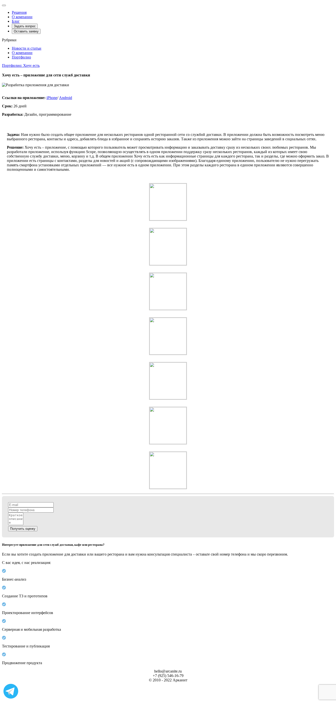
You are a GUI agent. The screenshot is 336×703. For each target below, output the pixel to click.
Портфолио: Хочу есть (21, 65)
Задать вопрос (25, 26)
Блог (16, 21)
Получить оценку (22, 529)
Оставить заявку (26, 31)
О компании (22, 17)
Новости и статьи (26, 48)
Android (65, 98)
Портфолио (21, 57)
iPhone (51, 98)
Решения (19, 12)
